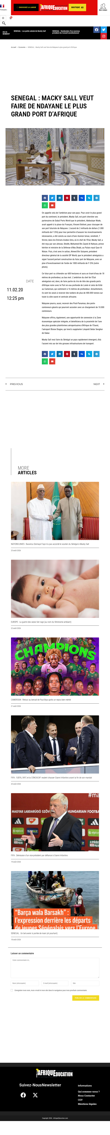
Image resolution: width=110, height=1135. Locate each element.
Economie (22, 47)
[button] (26, 7)
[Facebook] (96, 29)
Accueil (13, 47)
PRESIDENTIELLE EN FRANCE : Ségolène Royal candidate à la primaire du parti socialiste (67, 33)
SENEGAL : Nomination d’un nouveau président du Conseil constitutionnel (27, 32)
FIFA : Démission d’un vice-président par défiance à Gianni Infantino (39, 855)
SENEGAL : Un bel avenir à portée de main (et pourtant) (34, 933)
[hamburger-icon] (3, 18)
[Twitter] (103, 29)
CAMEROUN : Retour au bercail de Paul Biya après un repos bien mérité (41, 699)
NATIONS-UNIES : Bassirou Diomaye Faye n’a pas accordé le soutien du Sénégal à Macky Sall (50, 544)
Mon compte (103, 10)
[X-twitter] (35, 1095)
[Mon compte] (103, 6)
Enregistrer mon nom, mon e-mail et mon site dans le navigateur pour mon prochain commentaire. (51, 990)
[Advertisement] (55, 72)
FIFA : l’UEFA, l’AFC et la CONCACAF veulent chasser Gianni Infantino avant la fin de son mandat (51, 777)
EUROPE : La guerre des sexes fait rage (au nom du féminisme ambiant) (41, 622)
